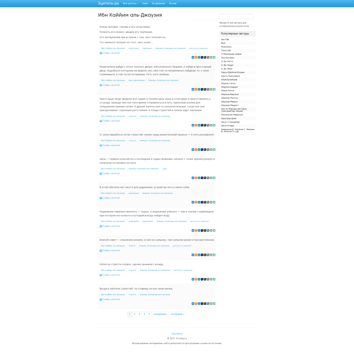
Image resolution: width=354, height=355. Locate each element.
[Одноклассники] (196, 57)
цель (164, 169)
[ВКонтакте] (193, 57)
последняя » (177, 314)
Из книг (173, 4)
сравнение (134, 221)
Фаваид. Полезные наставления (170, 48)
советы (132, 246)
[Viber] (208, 57)
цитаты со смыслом (198, 48)
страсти (132, 116)
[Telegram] (214, 57)
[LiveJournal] (205, 57)
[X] (202, 57)
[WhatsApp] (211, 57)
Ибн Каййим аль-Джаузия (113, 48)
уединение (134, 193)
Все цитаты (130, 4)
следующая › (160, 314)
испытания (134, 48)
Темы (145, 4)
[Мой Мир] (199, 57)
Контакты (177, 334)
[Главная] (109, 3)
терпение (147, 48)
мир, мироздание (137, 80)
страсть (132, 141)
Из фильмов (158, 4)
